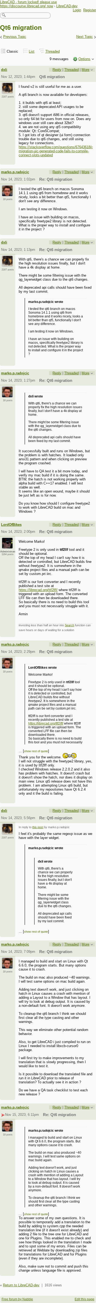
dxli (4, 70)
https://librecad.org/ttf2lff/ (38, 590)
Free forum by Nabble (17, 1299)
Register (89, 10)
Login (77, 10)
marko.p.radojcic (15, 172)
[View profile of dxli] (7, 90)
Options (84, 59)
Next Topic (84, 37)
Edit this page (84, 1299)
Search (69, 625)
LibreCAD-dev (67, 6)
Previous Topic (14, 37)
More (85, 70)
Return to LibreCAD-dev (21, 1285)
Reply (57, 70)
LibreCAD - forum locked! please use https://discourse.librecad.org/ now (28, 4)
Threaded (52, 51)
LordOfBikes (11, 525)
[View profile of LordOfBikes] (7, 545)
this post (37, 827)
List (31, 51)
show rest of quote (36, 751)
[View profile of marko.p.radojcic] (7, 193)
